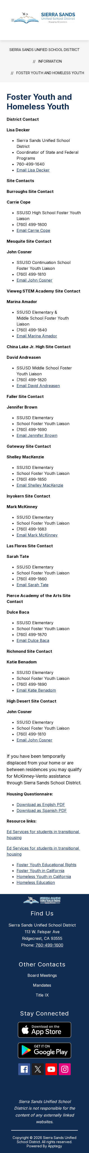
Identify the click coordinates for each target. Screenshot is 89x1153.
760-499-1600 (49, 945)
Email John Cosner (34, 280)
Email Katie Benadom (36, 690)
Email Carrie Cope (33, 230)
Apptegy (55, 1146)
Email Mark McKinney (37, 535)
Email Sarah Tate (32, 584)
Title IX (42, 995)
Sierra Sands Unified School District (44, 50)
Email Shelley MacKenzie (40, 485)
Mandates (42, 985)
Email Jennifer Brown (37, 435)
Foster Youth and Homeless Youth (50, 73)
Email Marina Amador (37, 335)
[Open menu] (13, 20)
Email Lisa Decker (33, 170)
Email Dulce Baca (33, 640)
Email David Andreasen (38, 385)
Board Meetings (42, 975)
